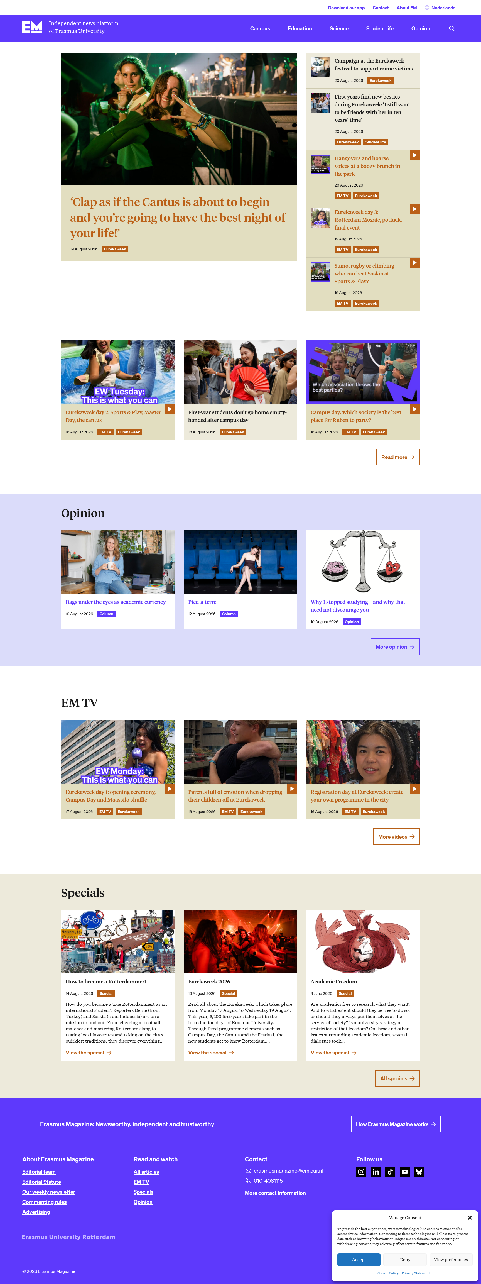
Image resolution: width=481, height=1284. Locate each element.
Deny (405, 1259)
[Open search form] (452, 28)
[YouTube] (405, 1172)
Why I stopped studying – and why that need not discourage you (358, 606)
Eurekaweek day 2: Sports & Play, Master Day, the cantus (113, 416)
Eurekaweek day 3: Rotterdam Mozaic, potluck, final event (368, 220)
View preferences (451, 1259)
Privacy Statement (416, 1273)
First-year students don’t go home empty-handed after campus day (237, 416)
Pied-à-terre (202, 602)
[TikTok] (390, 1172)
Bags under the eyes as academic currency (116, 602)
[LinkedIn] (376, 1172)
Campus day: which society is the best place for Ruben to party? (356, 416)
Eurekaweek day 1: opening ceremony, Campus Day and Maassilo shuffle (111, 796)
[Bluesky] (419, 1172)
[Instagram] (361, 1172)
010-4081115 (268, 1181)
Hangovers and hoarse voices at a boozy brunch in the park (367, 166)
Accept (359, 1259)
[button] (470, 1217)
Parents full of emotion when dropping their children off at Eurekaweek (235, 796)
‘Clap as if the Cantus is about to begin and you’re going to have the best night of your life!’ (178, 217)
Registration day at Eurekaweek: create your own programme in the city (357, 796)
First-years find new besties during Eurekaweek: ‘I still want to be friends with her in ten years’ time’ (372, 108)
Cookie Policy (388, 1273)
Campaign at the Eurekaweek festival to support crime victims (374, 65)
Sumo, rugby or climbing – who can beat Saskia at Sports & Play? (366, 274)
